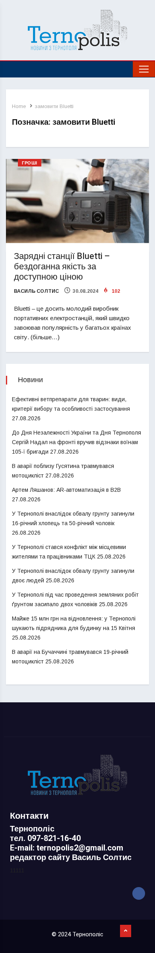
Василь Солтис (36, 291)
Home (19, 106)
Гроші (29, 163)
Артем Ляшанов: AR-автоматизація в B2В (66, 490)
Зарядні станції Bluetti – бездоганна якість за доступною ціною (62, 266)
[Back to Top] (125, 931)
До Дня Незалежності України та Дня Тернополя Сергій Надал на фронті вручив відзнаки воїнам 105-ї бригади (76, 442)
